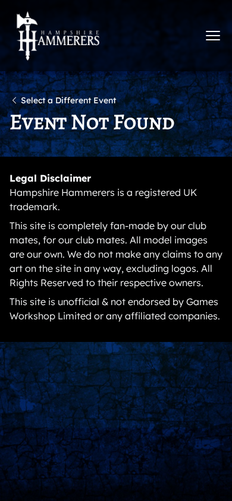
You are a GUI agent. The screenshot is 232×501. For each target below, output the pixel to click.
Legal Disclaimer (50, 178)
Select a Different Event (68, 100)
